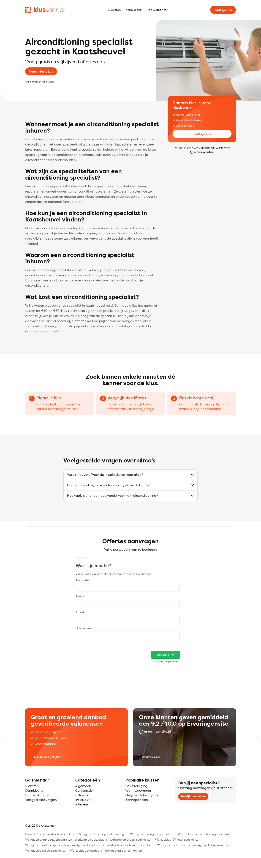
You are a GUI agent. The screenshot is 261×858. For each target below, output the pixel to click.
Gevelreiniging (136, 786)
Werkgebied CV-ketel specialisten (177, 839)
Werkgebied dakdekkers (91, 839)
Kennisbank (134, 10)
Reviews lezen (151, 757)
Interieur (81, 804)
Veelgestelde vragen (41, 799)
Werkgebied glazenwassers (211, 845)
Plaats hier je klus (41, 71)
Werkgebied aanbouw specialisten (48, 839)
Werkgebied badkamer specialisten (130, 845)
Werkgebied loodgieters (88, 845)
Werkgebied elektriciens (173, 845)
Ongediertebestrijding (142, 795)
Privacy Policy (34, 834)
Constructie (84, 790)
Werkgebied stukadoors (86, 850)
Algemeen (83, 786)
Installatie (82, 799)
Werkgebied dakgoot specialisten (152, 834)
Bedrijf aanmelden (193, 796)
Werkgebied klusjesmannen (123, 850)
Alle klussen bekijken (47, 757)
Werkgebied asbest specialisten (131, 839)
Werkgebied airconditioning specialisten (205, 834)
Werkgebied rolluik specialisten (46, 850)
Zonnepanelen (136, 799)
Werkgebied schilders (61, 834)
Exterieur (82, 795)
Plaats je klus (223, 10)
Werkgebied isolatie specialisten (47, 845)
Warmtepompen (138, 790)
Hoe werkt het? (157, 10)
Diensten (114, 10)
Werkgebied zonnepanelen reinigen (102, 834)
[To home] (45, 10)
